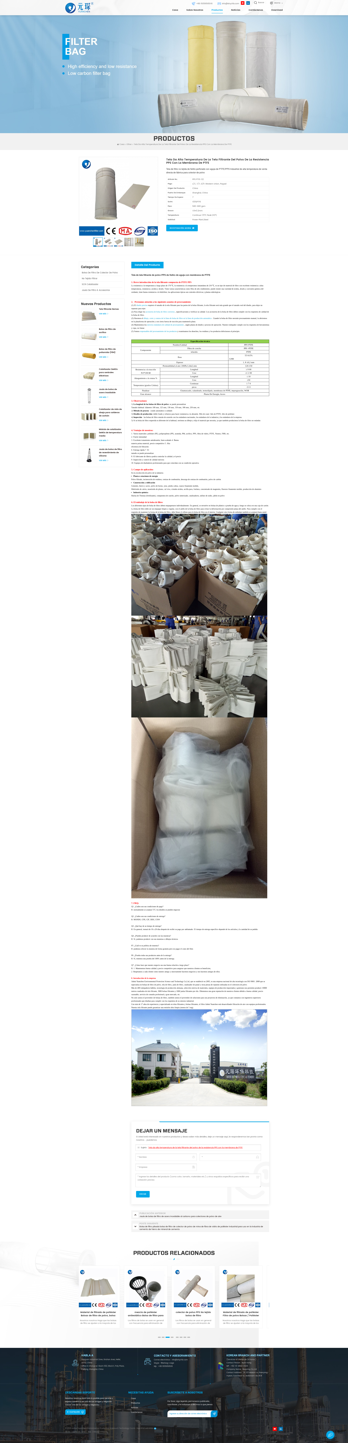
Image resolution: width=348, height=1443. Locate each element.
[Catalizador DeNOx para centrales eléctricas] (89, 376)
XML (89, 1432)
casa (133, 1398)
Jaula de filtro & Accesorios (96, 290)
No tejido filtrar (89, 278)
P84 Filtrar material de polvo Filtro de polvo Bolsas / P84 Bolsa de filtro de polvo (210, 1314)
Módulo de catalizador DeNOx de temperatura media (110, 432)
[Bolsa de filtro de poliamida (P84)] (89, 356)
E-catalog (73, 1412)
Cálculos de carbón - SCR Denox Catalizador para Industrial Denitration (162, 1314)
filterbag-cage (167, 1363)
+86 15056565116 (204, 3)
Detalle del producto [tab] (147, 265)
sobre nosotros (194, 10)
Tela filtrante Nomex (109, 309)
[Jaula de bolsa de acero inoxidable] (89, 396)
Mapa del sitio (79, 1432)
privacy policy (100, 1432)
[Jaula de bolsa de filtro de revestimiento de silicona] (89, 456)
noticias (235, 10)
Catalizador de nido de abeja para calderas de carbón (110, 412)
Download (277, 10)
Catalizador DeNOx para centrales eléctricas (108, 372)
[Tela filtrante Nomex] (89, 316)
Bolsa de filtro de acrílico (107, 331)
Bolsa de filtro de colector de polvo (100, 272)
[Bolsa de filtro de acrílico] (89, 336)
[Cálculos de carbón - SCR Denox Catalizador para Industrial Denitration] (162, 1287)
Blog (68, 1432)
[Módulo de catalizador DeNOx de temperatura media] (89, 436)
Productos (217, 10)
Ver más (102, 314)
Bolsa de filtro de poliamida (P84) (107, 351)
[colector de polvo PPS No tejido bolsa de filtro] (86, 1268)
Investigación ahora (180, 228)
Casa (175, 10)
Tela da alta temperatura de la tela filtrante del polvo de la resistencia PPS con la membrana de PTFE (195, 1147)
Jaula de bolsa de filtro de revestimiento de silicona (110, 452)
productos (135, 1403)
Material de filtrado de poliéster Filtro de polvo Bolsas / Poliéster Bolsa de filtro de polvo (115, 1314)
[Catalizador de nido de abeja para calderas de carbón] (89, 416)
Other (129, 144)
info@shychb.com (230, 3)
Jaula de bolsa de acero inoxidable (108, 391)
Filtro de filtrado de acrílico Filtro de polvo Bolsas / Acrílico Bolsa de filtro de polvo (257, 1314)
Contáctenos (256, 10)
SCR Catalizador (90, 284)
